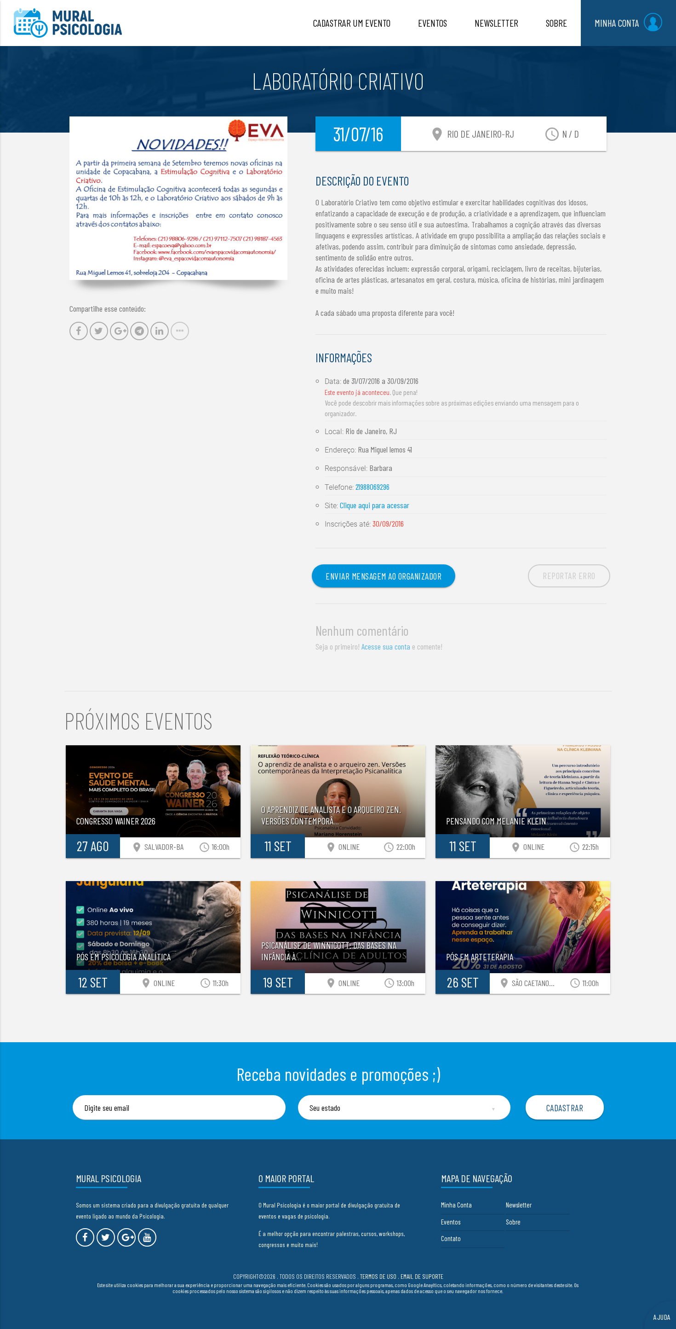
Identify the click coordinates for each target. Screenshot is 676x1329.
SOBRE (556, 23)
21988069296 (372, 487)
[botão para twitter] (106, 1237)
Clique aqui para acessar (374, 505)
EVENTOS (432, 23)
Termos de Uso (378, 1276)
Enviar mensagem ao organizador (383, 575)
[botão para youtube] (147, 1237)
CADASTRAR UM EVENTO (351, 23)
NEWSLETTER (496, 23)
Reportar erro (569, 575)
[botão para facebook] (85, 1237)
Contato (451, 1238)
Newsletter (519, 1205)
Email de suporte (422, 1276)
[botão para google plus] (126, 1237)
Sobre (513, 1222)
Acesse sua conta (385, 646)
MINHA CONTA (617, 23)
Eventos (450, 1222)
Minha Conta (456, 1205)
